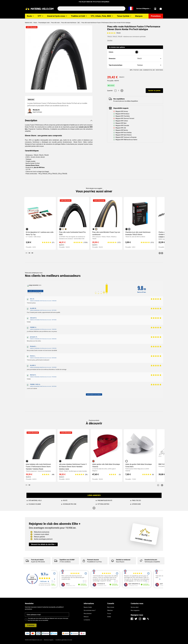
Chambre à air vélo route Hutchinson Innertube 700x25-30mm (137, 233)
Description (31, 120)
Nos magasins (135, 610)
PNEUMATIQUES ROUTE (105, 500)
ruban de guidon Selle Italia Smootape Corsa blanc (138, 465)
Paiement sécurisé (93, 559)
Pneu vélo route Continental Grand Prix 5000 (72, 233)
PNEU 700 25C (136, 500)
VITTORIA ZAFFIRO (103, 504)
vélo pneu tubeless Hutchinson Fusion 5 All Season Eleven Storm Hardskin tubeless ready (73, 466)
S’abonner (30, 625)
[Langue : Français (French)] (130, 8)
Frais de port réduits (37, 559)
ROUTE (65, 500)
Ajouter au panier (154, 90)
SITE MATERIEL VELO (35, 500)
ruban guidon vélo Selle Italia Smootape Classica (106, 465)
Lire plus (109, 40)
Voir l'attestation (35, 291)
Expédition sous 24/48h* (67, 559)
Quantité (110, 90)
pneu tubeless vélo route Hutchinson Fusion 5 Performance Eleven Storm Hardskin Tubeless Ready (38, 466)
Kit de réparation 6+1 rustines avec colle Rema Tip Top (39, 233)
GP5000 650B (136, 504)
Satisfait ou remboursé (123, 559)
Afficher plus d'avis (94, 394)
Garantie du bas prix (151, 559)
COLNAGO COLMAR (34, 504)
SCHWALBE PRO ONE (69, 504)
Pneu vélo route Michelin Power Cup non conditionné (106, 233)
